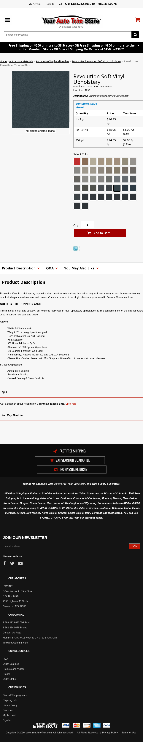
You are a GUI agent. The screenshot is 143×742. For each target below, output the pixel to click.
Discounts (8, 710)
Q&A (50, 268)
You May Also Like (80, 268)
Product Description (19, 268)
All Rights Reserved (87, 732)
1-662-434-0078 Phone (15, 627)
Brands (6, 674)
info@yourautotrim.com (15, 642)
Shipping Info (10, 700)
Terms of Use (129, 732)
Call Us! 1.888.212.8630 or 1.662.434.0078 (88, 4)
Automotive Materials (21, 61)
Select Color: (81, 154)
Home (3, 61)
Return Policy (10, 705)
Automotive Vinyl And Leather (52, 61)
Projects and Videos (14, 669)
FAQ (5, 658)
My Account (34, 4)
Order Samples (11, 663)
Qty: (76, 225)
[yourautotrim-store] (71, 21)
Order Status (10, 679)
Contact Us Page (12, 632)
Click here (71, 403)
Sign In (50, 4)
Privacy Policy (110, 732)
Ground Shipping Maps (15, 695)
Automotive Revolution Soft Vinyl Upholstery (96, 61)
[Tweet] (75, 249)
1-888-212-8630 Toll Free (16, 622)
